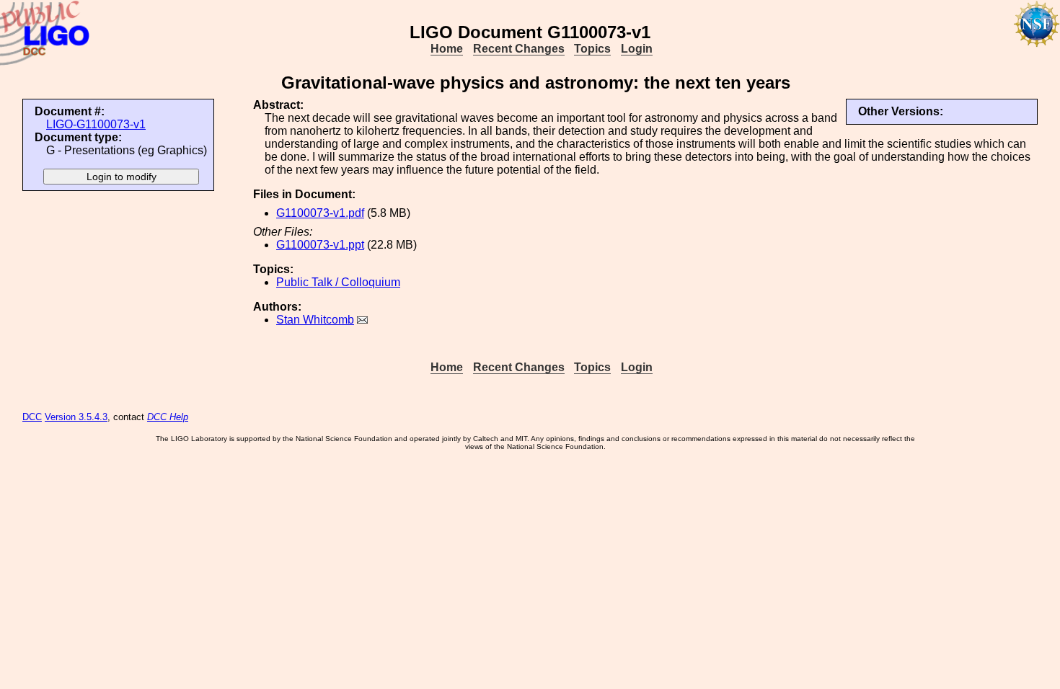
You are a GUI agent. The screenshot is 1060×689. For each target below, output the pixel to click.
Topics (592, 49)
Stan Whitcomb (315, 320)
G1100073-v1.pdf (320, 213)
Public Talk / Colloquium (338, 282)
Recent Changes (519, 49)
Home (446, 49)
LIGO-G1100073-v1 (96, 124)
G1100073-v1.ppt (320, 245)
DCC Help (167, 417)
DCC (32, 417)
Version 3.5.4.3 (76, 417)
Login (637, 49)
